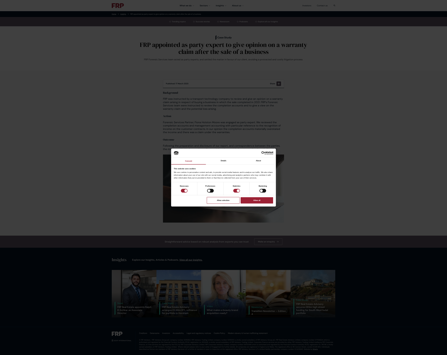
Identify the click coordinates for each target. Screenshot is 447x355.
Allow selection (223, 200)
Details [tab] (223, 161)
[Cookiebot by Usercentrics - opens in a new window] (263, 153)
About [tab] (258, 161)
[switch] (210, 191)
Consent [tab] (188, 161)
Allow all (256, 200)
